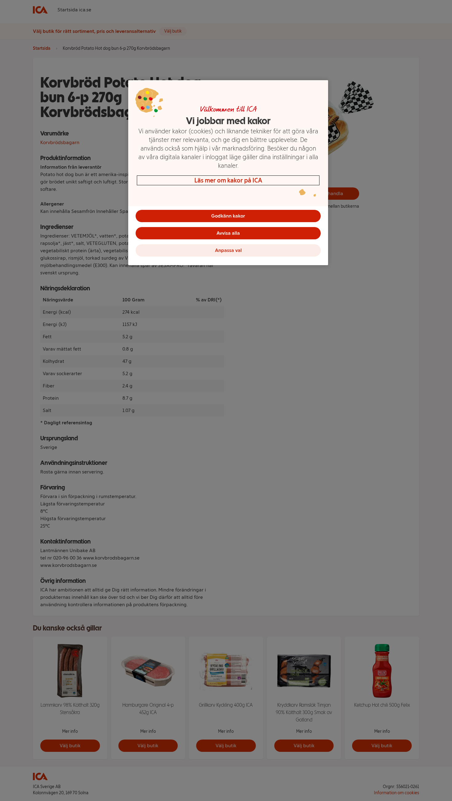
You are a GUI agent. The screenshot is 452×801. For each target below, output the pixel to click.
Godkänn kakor (228, 216)
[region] (228, 172)
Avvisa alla (228, 233)
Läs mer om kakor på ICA (228, 180)
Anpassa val (228, 250)
